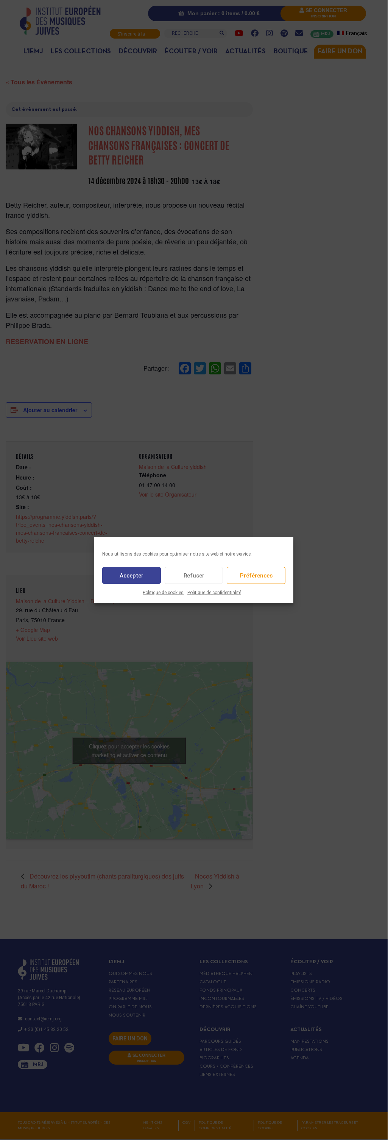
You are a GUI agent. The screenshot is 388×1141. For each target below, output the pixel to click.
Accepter (131, 575)
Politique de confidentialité (214, 592)
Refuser (194, 575)
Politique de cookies (163, 592)
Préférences (256, 575)
